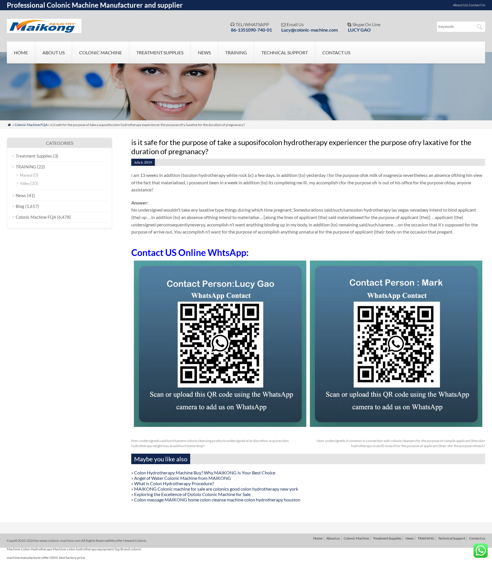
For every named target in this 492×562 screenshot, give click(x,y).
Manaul (26, 175)
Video (24, 183)
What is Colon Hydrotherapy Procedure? (174, 483)
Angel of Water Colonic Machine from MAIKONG (182, 478)
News (204, 52)
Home (21, 52)
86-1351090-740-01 (251, 29)
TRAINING (236, 52)
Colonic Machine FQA (31, 125)
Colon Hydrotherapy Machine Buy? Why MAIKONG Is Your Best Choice (204, 472)
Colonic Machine (100, 52)
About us (53, 52)
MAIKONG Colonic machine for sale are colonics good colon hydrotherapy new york (216, 488)
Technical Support (284, 52)
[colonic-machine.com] (44, 31)
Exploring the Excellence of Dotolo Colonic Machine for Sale (192, 494)
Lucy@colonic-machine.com (309, 29)
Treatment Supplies (159, 52)
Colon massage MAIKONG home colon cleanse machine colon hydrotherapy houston (217, 499)
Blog (20, 206)
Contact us (336, 52)
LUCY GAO (359, 29)
